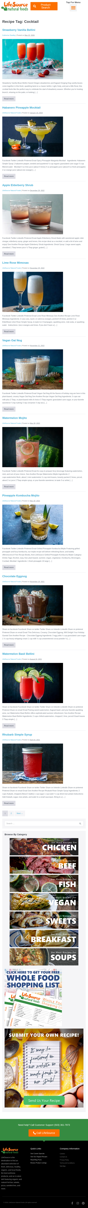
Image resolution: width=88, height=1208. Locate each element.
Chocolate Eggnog (14, 576)
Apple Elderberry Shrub (17, 185)
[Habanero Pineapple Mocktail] (32, 137)
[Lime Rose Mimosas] (32, 292)
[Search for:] (44, 823)
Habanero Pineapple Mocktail (21, 107)
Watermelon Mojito (14, 417)
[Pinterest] (83, 1203)
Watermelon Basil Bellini (18, 653)
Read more (9, 98)
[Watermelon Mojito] (32, 447)
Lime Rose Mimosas (15, 262)
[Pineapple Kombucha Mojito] (32, 525)
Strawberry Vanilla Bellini (18, 29)
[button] (73, 7)
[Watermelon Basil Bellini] (32, 683)
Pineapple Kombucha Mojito (20, 495)
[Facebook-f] (72, 1203)
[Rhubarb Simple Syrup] (32, 764)
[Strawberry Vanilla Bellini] (32, 59)
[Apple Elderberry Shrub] (32, 214)
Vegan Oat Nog (12, 340)
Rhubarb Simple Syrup (17, 734)
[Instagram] (77, 1203)
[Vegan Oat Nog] (32, 369)
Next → (20, 813)
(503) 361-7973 (62, 1125)
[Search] (80, 823)
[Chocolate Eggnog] (32, 605)
